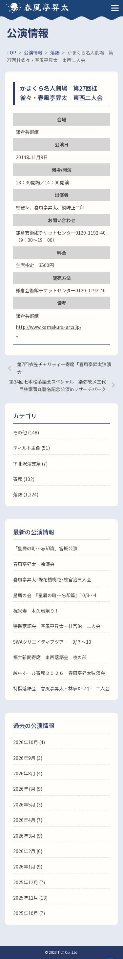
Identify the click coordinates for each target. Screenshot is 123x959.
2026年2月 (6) (27, 851)
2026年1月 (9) (27, 866)
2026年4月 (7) (27, 820)
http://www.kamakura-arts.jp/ (48, 326)
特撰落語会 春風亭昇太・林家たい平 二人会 (61, 688)
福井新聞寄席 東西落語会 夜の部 (50, 657)
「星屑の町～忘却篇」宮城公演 (45, 548)
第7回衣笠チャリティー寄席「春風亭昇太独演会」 (64, 368)
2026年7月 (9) (27, 788)
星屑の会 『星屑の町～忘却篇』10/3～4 (54, 595)
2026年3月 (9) (27, 835)
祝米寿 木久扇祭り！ (36, 610)
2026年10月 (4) (29, 742)
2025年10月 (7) (29, 913)
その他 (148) (26, 432)
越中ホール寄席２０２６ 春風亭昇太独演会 (59, 673)
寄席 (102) (23, 479)
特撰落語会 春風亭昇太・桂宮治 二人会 (56, 626)
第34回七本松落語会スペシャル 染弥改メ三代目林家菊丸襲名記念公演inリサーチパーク (57, 385)
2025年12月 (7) (29, 882)
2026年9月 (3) (27, 758)
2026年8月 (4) (27, 773)
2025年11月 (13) (30, 897)
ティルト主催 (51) (31, 448)
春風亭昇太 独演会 (33, 564)
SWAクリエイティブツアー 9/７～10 (52, 641)
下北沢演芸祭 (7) (30, 463)
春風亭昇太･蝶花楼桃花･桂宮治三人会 (52, 579)
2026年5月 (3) (27, 804)
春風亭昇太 (47, 7)
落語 (17, 494)
